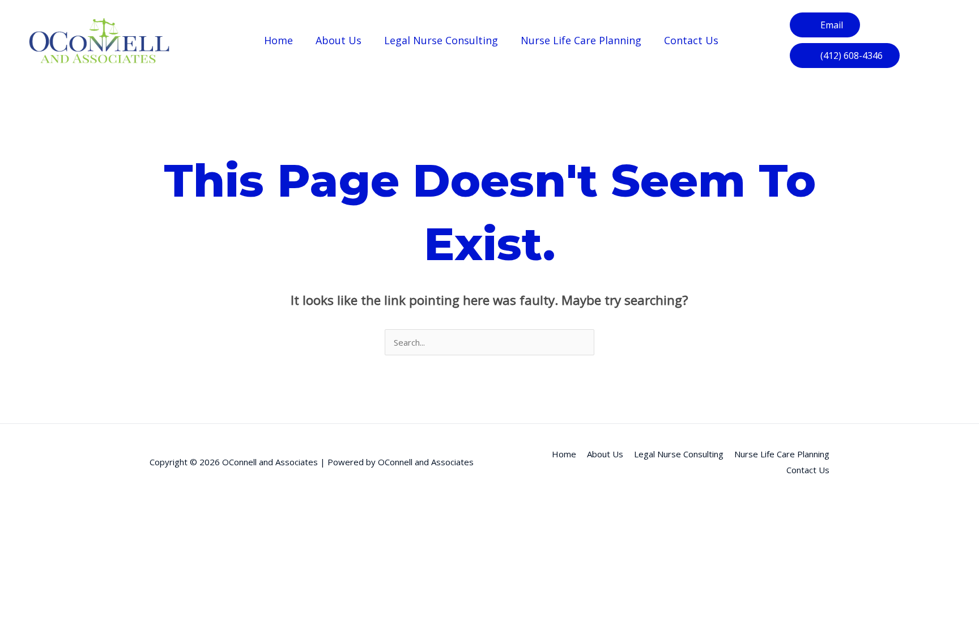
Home (278, 40)
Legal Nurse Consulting (441, 40)
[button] (845, 55)
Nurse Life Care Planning (581, 40)
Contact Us (691, 40)
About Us (338, 40)
